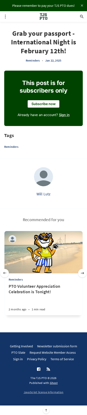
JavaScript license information (44, 392)
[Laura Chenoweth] (12, 239)
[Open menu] (5, 16)
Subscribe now (43, 104)
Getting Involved (21, 346)
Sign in (64, 115)
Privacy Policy (36, 359)
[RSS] (48, 369)
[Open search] (81, 16)
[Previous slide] (4, 273)
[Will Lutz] (43, 176)
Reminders (33, 60)
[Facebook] (38, 369)
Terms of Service (62, 359)
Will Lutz (44, 194)
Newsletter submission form (57, 346)
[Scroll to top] (46, 410)
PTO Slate (18, 352)
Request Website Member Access (53, 352)
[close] (82, 5)
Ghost (54, 383)
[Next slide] (82, 273)
